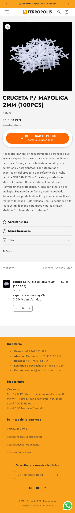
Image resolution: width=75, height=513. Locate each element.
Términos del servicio (43, 505)
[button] (7, 12)
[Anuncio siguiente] (68, 4)
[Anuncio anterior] (6, 4)
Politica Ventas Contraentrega (25, 436)
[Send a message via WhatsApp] (67, 505)
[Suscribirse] (57, 475)
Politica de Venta (17, 429)
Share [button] (9, 251)
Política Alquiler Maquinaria (23, 444)
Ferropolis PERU (35, 501)
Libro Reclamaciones (19, 452)
